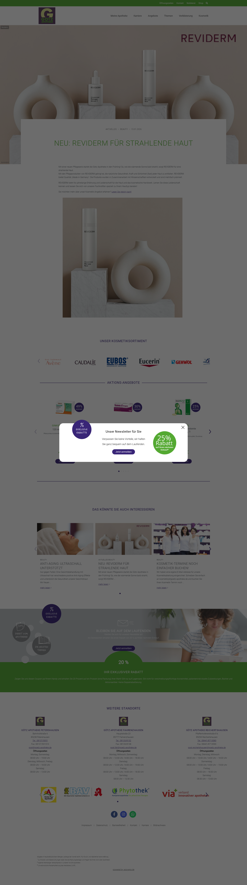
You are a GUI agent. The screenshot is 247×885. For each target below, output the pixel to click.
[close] (183, 427)
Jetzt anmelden (124, 451)
